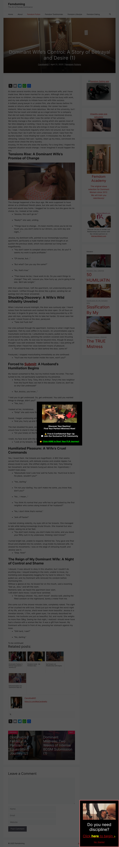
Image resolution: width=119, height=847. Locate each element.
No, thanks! (99, 842)
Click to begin (99, 836)
